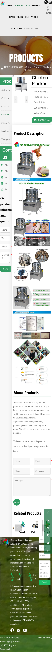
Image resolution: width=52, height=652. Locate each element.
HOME (7, 67)
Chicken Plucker (33, 67)
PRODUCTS (17, 67)
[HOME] (2, 3)
